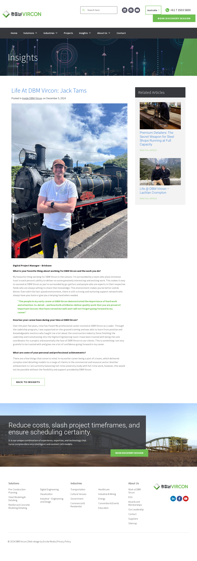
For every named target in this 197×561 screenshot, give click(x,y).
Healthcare (104, 489)
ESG (130, 497)
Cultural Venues (78, 494)
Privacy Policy (64, 541)
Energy (101, 498)
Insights (83, 33)
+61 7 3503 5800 (180, 10)
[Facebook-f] (179, 498)
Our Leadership (136, 509)
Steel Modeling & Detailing (17, 499)
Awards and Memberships (135, 503)
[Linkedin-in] (173, 498)
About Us (102, 33)
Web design (34, 541)
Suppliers (133, 518)
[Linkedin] (124, 10)
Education (103, 507)
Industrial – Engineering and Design (51, 500)
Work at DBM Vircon (134, 491)
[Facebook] (131, 10)
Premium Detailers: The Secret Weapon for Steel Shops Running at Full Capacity (157, 138)
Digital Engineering (49, 489)
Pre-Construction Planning (17, 491)
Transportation (77, 489)
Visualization (46, 494)
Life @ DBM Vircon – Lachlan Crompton (154, 190)
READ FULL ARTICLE (148, 150)
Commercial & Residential (77, 505)
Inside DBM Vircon (32, 98)
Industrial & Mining (107, 494)
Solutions (28, 33)
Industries (49, 33)
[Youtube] (137, 10)
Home (14, 33)
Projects (68, 33)
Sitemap (132, 523)
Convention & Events (108, 503)
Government (76, 498)
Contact (121, 33)
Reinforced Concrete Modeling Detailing (19, 506)
